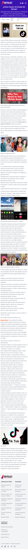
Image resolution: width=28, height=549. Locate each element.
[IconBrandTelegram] (11, 546)
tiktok (7, 19)
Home (3, 19)
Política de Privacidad (7, 527)
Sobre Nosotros (5, 534)
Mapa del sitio (5, 537)
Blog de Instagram (20, 517)
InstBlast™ (7, 543)
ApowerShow (4, 320)
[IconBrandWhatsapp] (8, 546)
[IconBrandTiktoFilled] (5, 546)
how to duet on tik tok (22, 19)
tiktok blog (12, 19)
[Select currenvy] (21, 3)
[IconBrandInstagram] (2, 546)
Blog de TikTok (5, 517)
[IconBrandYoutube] (15, 546)
